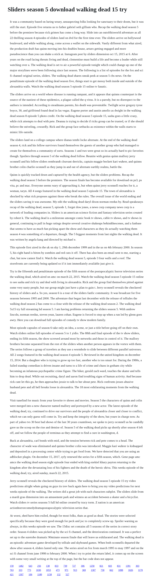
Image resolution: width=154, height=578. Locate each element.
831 (119, 566)
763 (12, 570)
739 (65, 566)
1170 (140, 570)
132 (58, 574)
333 (20, 570)
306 (83, 566)
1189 (39, 574)
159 (12, 566)
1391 (128, 566)
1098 (120, 570)
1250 (92, 566)
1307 (93, 570)
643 (30, 566)
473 (58, 570)
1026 (130, 570)
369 (84, 570)
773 (29, 570)
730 (102, 570)
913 (75, 570)
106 (30, 574)
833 (56, 566)
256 (39, 566)
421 (12, 574)
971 (66, 570)
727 (74, 566)
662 (111, 570)
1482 (21, 566)
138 (48, 566)
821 (101, 566)
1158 (49, 574)
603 (110, 566)
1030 (38, 570)
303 (137, 566)
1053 (48, 570)
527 (67, 574)
